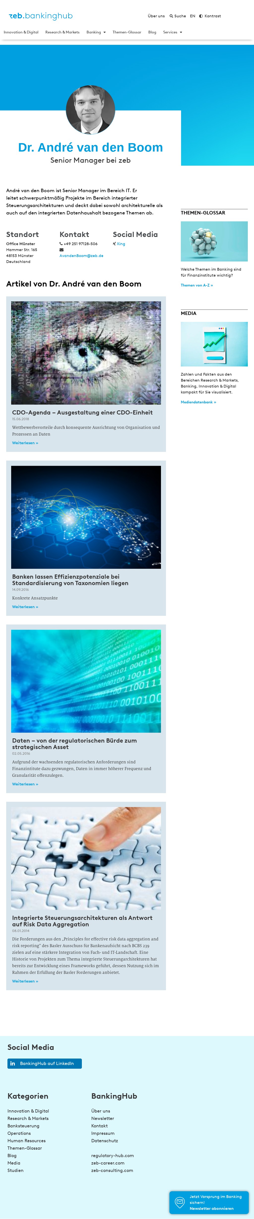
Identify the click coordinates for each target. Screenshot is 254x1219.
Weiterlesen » (25, 443)
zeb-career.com (108, 1163)
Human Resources (26, 1140)
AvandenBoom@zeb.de (81, 255)
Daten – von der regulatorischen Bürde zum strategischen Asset (74, 744)
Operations (19, 1133)
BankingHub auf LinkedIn (47, 1063)
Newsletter (102, 1118)
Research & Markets (62, 32)
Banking (94, 32)
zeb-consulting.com (112, 1170)
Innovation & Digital (21, 32)
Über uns (100, 1111)
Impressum (103, 1133)
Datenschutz (104, 1140)
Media (13, 1163)
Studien (15, 1170)
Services (170, 32)
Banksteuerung (23, 1126)
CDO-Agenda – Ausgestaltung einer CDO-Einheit (82, 412)
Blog (152, 32)
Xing (121, 243)
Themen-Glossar (127, 32)
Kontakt (99, 1126)
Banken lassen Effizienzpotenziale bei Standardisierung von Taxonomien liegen (70, 580)
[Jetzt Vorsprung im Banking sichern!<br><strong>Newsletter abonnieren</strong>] (180, 1202)
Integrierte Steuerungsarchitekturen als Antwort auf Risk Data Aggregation (82, 921)
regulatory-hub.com (112, 1155)
